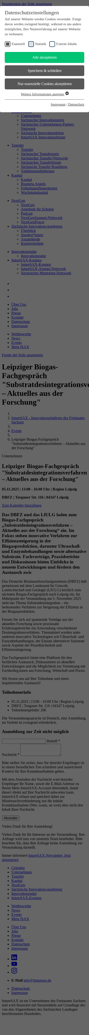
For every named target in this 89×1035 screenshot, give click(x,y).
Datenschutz (76, 104)
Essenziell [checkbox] (18, 44)
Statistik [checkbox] (40, 44)
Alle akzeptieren (44, 57)
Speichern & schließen (44, 71)
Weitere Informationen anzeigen (43, 94)
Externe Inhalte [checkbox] (66, 44)
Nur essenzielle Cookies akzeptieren (45, 84)
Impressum (58, 104)
